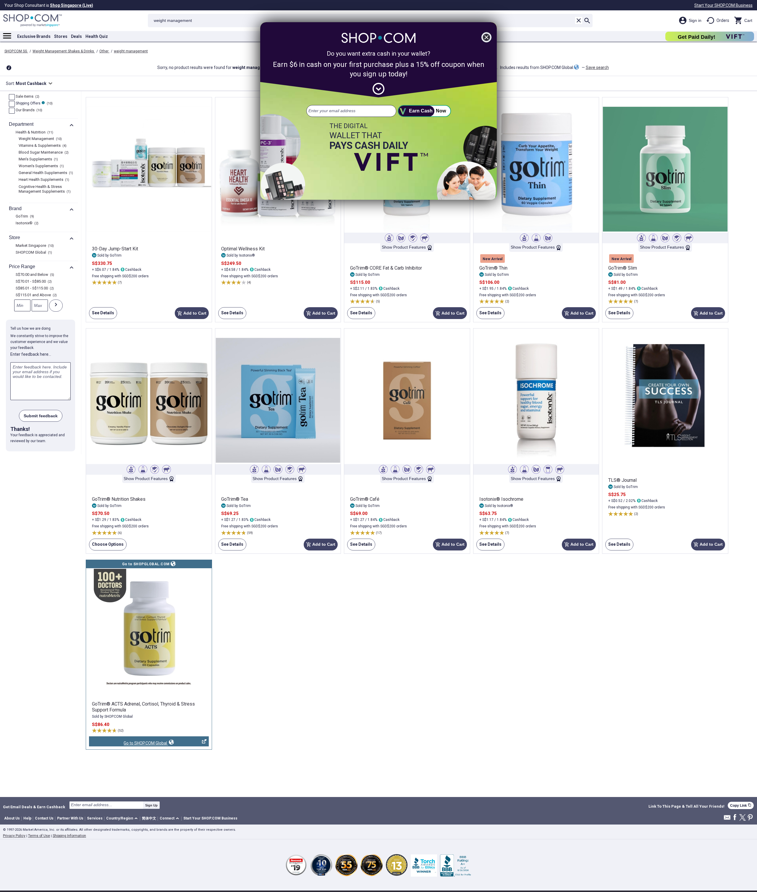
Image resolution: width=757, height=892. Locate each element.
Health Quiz (96, 36)
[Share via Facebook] (735, 817)
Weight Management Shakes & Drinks (64, 51)
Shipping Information (69, 836)
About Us (12, 818)
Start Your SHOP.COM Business (723, 5)
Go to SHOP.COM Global (128, 743)
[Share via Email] (727, 819)
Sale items (26, 96)
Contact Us (44, 818)
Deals (76, 36)
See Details (101, 314)
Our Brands (28, 110)
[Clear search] (578, 20)
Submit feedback (41, 415)
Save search (597, 67)
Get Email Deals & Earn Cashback (34, 807)
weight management (131, 51)
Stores (60, 36)
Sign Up (151, 805)
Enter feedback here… (30, 354)
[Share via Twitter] (742, 818)
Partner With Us (70, 818)
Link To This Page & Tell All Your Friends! (686, 806)
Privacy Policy (14, 836)
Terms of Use (39, 836)
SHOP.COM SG (16, 51)
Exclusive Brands (34, 36)
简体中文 (149, 818)
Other (104, 51)
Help (27, 818)
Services (95, 818)
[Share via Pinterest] (750, 818)
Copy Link (740, 805)
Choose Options (106, 546)
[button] (123, 818)
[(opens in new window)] (149, 628)
